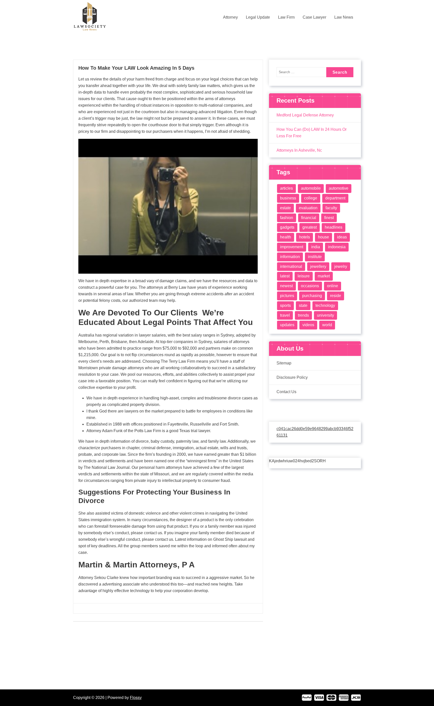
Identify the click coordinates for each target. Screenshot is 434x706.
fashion (286, 218)
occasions (310, 286)
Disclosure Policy (292, 377)
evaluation (308, 208)
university (325, 315)
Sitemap (284, 363)
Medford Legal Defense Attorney (305, 115)
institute (315, 257)
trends (303, 315)
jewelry (340, 266)
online (332, 286)
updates (287, 325)
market (324, 276)
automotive (338, 188)
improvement (291, 247)
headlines (333, 227)
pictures (287, 296)
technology (325, 305)
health (285, 237)
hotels (304, 237)
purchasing (312, 296)
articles (286, 188)
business (288, 198)
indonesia (337, 247)
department (335, 198)
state (303, 305)
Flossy (136, 697)
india (315, 247)
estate (285, 208)
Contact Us (286, 392)
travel (285, 315)
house (323, 237)
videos (308, 325)
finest (329, 218)
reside (335, 296)
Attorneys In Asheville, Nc (299, 150)
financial (308, 218)
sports (285, 305)
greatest (309, 227)
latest (285, 276)
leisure (304, 276)
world (327, 325)
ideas (342, 237)
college (310, 198)
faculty (331, 208)
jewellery (318, 266)
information (290, 257)
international (291, 266)
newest (286, 286)
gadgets (287, 227)
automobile (311, 188)
